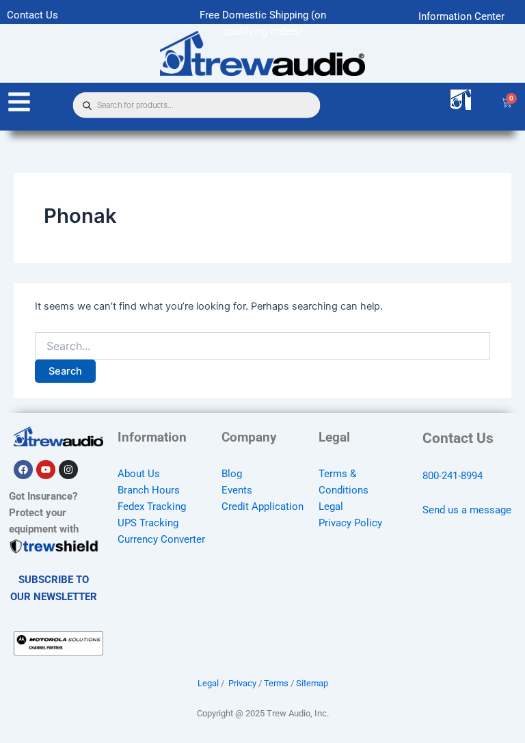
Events (236, 490)
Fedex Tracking (152, 506)
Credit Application (262, 506)
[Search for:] (262, 346)
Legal (331, 506)
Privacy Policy (350, 523)
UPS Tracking (148, 523)
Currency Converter (161, 539)
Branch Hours (149, 490)
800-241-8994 (452, 476)
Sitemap (312, 683)
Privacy (242, 683)
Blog (231, 474)
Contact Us (32, 15)
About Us (139, 474)
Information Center (461, 16)
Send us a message (466, 510)
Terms (276, 683)
